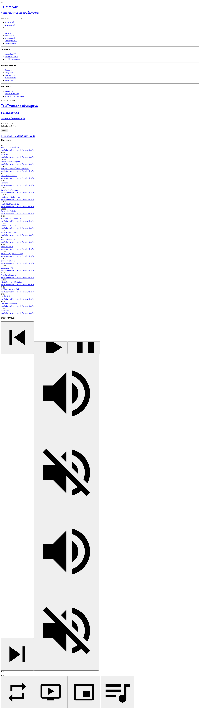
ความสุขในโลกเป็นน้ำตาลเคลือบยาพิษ (15, 169)
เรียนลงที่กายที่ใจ (7, 247)
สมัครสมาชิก (10, 75)
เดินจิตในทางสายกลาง (9, 176)
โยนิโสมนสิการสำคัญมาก (10, 162)
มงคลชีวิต (4, 183)
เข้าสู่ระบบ (9, 73)
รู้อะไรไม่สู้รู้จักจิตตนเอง (9, 190)
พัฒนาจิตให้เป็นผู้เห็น (8, 211)
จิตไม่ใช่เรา (5, 154)
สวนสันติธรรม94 (7, 150)
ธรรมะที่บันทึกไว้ (11, 54)
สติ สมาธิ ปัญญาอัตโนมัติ (10, 147)
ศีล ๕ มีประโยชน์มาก (8, 275)
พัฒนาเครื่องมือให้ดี (8, 240)
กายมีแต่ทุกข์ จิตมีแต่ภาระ (10, 197)
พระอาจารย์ (9, 22)
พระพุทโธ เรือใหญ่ (12, 94)
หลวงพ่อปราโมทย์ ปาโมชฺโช (23, 150)
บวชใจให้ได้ (5, 296)
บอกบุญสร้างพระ (11, 41)
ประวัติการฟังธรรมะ (12, 59)
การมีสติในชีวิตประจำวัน (10, 204)
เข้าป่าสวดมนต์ (10, 43)
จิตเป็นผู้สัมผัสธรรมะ (8, 261)
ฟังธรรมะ (4, 130)
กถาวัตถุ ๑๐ (5, 310)
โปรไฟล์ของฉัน (10, 78)
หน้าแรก (8, 33)
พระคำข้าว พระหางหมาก (14, 96)
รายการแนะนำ (10, 25)
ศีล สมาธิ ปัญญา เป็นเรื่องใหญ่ (12, 254)
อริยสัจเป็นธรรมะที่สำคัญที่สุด (11, 282)
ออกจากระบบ (10, 80)
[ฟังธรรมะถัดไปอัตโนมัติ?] (17, 692)
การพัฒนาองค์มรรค (8, 225)
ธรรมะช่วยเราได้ (7, 268)
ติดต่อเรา (8, 70)
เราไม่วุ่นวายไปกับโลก (9, 232)
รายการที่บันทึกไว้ (11, 57)
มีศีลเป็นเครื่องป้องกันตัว (9, 303)
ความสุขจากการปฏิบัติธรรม (11, 218)
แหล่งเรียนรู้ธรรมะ (12, 91)
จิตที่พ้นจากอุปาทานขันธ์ (10, 289)
